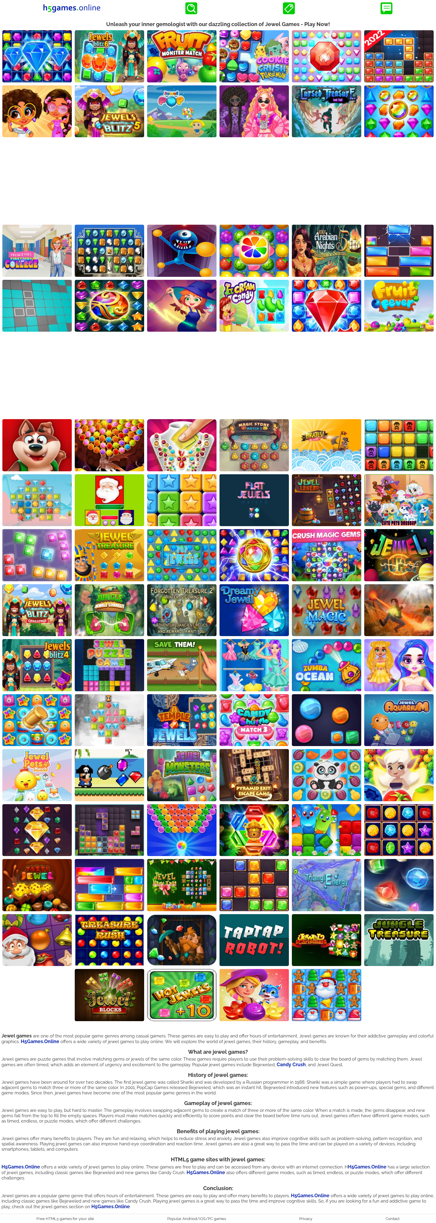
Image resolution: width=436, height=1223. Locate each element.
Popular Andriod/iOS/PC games (196, 1218)
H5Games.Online (40, 1041)
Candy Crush (291, 1064)
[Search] (191, 8)
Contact (393, 1218)
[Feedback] (386, 8)
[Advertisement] (218, 181)
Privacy (305, 1218)
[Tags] (289, 8)
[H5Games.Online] (71, 8)
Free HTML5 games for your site (65, 1218)
